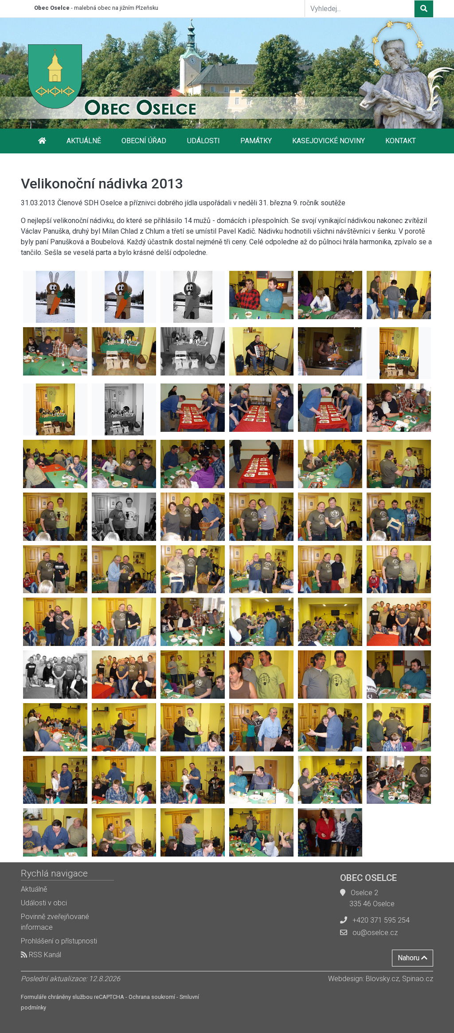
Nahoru (409, 958)
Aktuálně (84, 141)
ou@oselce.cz (375, 932)
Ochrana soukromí (152, 997)
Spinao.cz (417, 978)
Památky (256, 141)
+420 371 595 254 (381, 920)
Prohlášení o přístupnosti (59, 941)
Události (203, 141)
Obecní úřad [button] (143, 141)
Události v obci (44, 903)
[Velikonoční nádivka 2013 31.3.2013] (55, 297)
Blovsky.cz (382, 978)
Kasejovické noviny (328, 141)
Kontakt (400, 141)
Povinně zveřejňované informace (55, 921)
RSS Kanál (44, 955)
